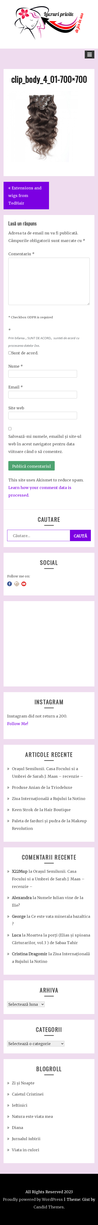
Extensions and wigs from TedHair (24, 196)
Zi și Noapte (23, 1083)
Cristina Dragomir (29, 953)
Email (15, 387)
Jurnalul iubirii (26, 1138)
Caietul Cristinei (28, 1094)
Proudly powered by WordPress (33, 1199)
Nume (15, 366)
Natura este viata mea (32, 1116)
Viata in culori (25, 1149)
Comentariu (21, 253)
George (19, 916)
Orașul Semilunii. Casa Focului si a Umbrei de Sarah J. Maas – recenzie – (48, 879)
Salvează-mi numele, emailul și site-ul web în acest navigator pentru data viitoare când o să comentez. (44, 444)
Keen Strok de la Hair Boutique (41, 809)
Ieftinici (19, 1105)
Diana (17, 1127)
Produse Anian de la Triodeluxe (42, 787)
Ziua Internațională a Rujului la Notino (48, 798)
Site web (16, 408)
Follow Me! (17, 723)
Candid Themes (49, 1207)
